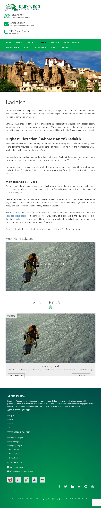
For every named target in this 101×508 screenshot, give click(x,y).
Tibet (29, 42)
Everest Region (15, 442)
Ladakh (41, 42)
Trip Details (15, 375)
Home (8, 42)
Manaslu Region (15, 450)
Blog (53, 47)
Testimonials (40, 47)
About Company (70, 42)
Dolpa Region (14, 458)
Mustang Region (15, 454)
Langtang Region (15, 446)
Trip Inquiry (80, 376)
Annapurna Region (16, 438)
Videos (27, 47)
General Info (12, 47)
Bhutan (54, 42)
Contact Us (64, 47)
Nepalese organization (16, 216)
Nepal (18, 42)
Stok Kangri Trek (50, 366)
